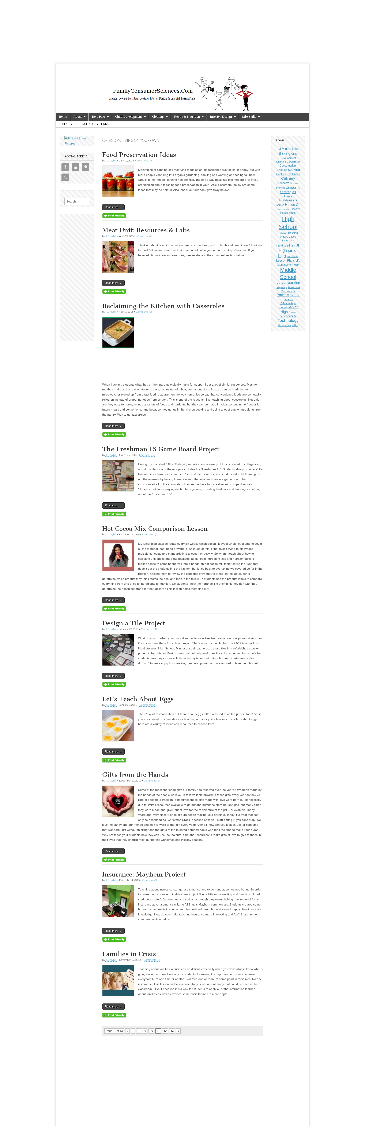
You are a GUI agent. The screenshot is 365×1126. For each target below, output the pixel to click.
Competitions (293, 162)
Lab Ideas (292, 256)
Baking (284, 153)
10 (151, 1030)
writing (295, 325)
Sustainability (288, 316)
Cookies (281, 169)
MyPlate (281, 283)
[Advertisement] (182, 31)
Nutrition (293, 283)
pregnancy (281, 287)
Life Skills (249, 117)
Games (280, 205)
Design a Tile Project (133, 623)
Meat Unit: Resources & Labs (146, 230)
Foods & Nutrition (187, 117)
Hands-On (292, 205)
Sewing (292, 312)
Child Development (128, 117)
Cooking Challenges (288, 174)
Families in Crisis (129, 954)
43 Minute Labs (288, 148)
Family (288, 196)
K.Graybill (111, 160)
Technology (84, 124)
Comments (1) (145, 236)
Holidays (282, 233)
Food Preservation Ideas (139, 154)
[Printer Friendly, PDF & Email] (114, 215)
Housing (293, 233)
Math (296, 264)
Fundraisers (288, 200)
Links (105, 124)
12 (165, 1030)
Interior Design (221, 117)
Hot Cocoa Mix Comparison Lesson (155, 528)
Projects (283, 295)
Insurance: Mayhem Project (144, 874)
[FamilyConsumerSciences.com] (182, 88)
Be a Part (98, 117)
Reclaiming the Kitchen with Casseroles (163, 306)
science (283, 307)
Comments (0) (144, 160)
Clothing (158, 117)
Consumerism (288, 165)
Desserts (283, 183)
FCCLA (63, 124)
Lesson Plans (285, 260)
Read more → (113, 207)
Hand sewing (283, 209)
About (78, 117)
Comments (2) (147, 454)
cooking (294, 169)
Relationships (288, 303)
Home (63, 117)
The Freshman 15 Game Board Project (161, 449)
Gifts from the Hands (135, 775)
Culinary (288, 178)
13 (172, 1030)
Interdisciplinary (285, 245)
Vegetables (284, 325)
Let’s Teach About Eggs (138, 699)
